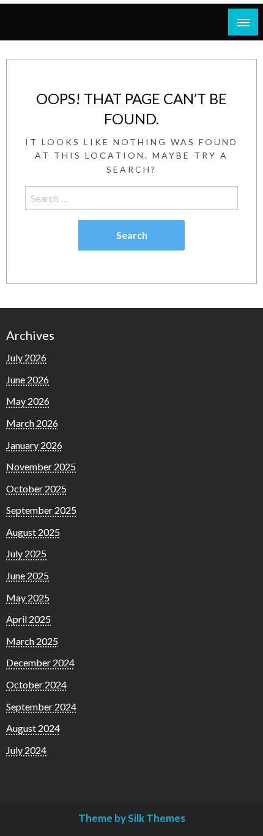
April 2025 (28, 619)
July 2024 (26, 750)
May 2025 (28, 597)
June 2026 (27, 379)
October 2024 (36, 684)
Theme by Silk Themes (131, 818)
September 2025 (41, 510)
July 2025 (26, 553)
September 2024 (41, 706)
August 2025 (33, 532)
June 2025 (27, 575)
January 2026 (34, 445)
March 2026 (32, 423)
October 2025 (36, 488)
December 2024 (40, 662)
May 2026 (28, 401)
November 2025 (41, 466)
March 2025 (32, 641)
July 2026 (26, 357)
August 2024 (33, 728)
